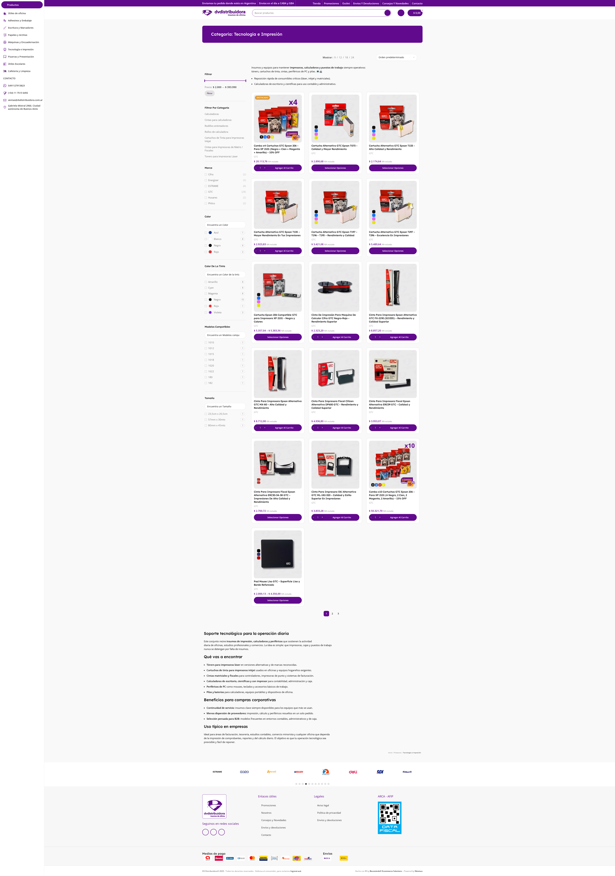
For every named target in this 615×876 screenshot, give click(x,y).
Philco (211, 203)
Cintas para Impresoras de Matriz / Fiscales (224, 148)
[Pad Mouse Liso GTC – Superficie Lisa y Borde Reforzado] (278, 554)
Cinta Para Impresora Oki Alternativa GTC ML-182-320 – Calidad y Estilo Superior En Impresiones (333, 495)
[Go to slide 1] (296, 784)
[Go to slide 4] (306, 784)
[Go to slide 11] (328, 784)
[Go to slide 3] (303, 784)
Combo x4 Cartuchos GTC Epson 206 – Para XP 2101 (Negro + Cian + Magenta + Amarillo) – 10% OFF (277, 149)
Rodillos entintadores (216, 125)
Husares (212, 197)
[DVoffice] (244, 772)
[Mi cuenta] (401, 13)
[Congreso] (271, 772)
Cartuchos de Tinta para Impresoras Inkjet (224, 139)
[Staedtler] (380, 772)
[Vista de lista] (360, 57)
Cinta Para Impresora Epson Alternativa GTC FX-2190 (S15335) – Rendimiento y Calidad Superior (393, 318)
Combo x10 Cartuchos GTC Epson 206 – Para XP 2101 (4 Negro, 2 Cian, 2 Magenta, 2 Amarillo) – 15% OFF (392, 495)
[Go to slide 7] (315, 784)
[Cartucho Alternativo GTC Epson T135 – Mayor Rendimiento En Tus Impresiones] (278, 205)
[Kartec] (217, 772)
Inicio (390, 752)
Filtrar (209, 93)
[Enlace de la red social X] (213, 832)
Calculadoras (212, 114)
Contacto (266, 834)
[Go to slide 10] (325, 784)
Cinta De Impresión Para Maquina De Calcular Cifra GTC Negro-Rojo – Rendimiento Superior (333, 318)
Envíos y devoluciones (273, 827)
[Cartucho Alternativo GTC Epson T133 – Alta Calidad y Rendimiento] (393, 119)
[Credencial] (326, 772)
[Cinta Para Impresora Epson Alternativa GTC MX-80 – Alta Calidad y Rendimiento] (278, 374)
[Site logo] (224, 12)
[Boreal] (407, 772)
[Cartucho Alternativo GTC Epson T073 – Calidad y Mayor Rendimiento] (335, 119)
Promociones (268, 805)
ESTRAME (213, 186)
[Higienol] (353, 772)
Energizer (213, 180)
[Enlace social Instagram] (221, 832)
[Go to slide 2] (299, 784)
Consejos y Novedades (273, 820)
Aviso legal (323, 805)
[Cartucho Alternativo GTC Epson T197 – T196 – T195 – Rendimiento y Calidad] (335, 205)
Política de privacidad (329, 812)
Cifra (210, 174)
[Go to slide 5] (309, 784)
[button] (278, 168)
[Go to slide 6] (312, 784)
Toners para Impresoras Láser (221, 156)
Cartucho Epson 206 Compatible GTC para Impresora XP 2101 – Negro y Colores (275, 318)
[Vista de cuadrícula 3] (365, 57)
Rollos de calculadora (216, 131)
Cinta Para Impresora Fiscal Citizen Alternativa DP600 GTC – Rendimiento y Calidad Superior (334, 404)
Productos (397, 752)
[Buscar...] (387, 13)
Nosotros (266, 812)
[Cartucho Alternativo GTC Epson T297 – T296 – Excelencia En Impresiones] (393, 205)
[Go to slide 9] (322, 784)
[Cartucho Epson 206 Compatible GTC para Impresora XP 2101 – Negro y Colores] (278, 288)
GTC (210, 191)
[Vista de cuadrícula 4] (371, 57)
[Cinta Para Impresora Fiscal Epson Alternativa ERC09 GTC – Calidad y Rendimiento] (393, 374)
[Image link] (214, 806)
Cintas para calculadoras (218, 119)
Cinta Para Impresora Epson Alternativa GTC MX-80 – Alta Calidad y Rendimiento (278, 404)
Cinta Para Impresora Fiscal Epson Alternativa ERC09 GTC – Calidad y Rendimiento (389, 404)
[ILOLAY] (298, 772)
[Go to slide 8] (319, 784)
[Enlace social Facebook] (205, 832)
